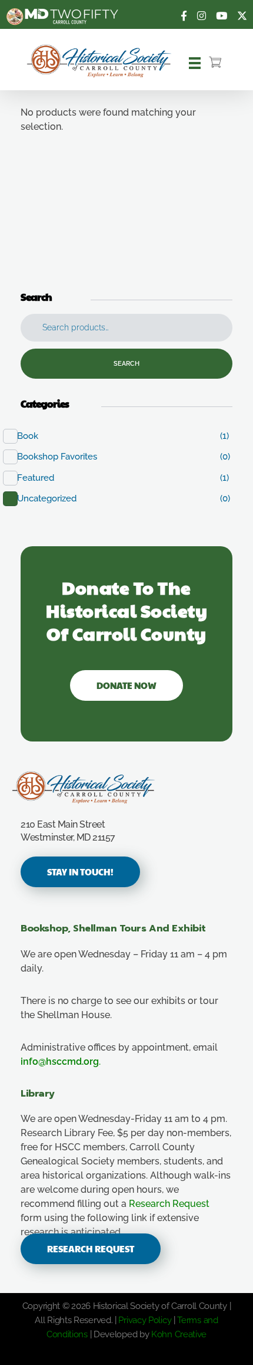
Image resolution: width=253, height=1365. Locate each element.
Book (33, 436)
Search (126, 363)
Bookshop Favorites (63, 456)
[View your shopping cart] (215, 63)
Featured (41, 477)
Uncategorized (52, 498)
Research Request (169, 1203)
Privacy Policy (144, 1320)
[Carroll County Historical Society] (115, 787)
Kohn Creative (179, 1334)
